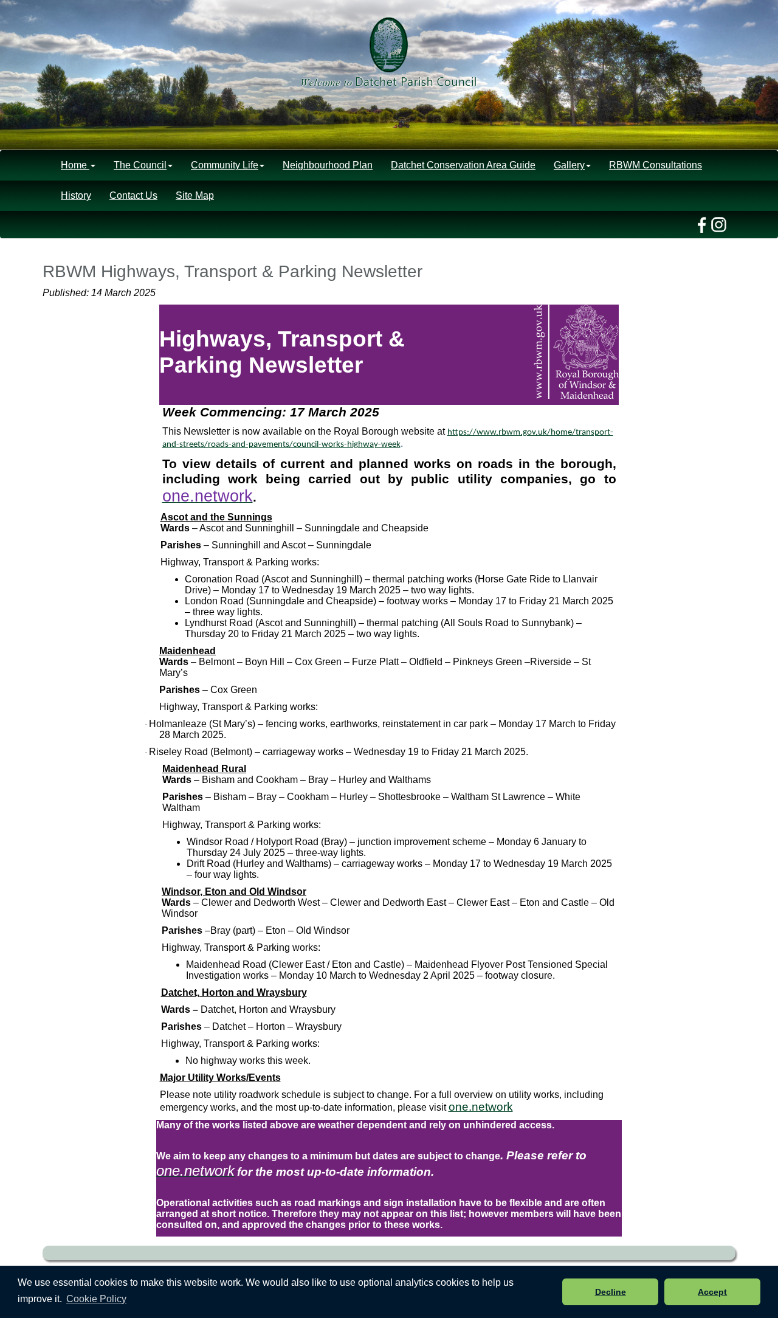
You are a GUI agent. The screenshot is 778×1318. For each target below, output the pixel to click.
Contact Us (133, 195)
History (76, 195)
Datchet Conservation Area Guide (463, 165)
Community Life (224, 165)
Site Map (195, 195)
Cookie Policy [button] (96, 1299)
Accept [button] (712, 1292)
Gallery (569, 165)
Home (75, 165)
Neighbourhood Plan (328, 165)
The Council (140, 165)
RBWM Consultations (655, 165)
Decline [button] (610, 1292)
